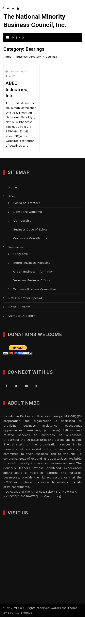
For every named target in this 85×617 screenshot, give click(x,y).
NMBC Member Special (25, 298)
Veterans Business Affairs (31, 280)
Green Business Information (33, 271)
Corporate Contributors (30, 238)
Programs (20, 254)
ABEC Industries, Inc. (17, 89)
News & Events (19, 307)
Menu (17, 37)
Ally (12, 76)
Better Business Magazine (31, 262)
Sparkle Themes (20, 612)
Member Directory (21, 316)
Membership (22, 220)
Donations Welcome (27, 212)
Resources (15, 247)
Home (12, 187)
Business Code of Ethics (30, 229)
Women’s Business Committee (34, 289)
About (12, 196)
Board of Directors (26, 203)
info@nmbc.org (50, 496)
